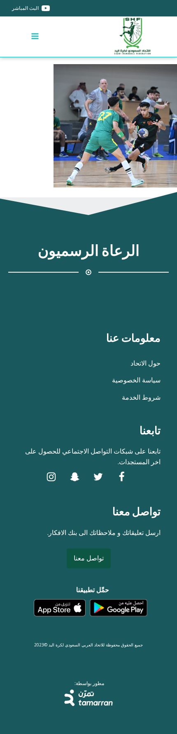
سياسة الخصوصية (136, 379)
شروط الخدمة (141, 397)
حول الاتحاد (145, 363)
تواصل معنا (89, 558)
